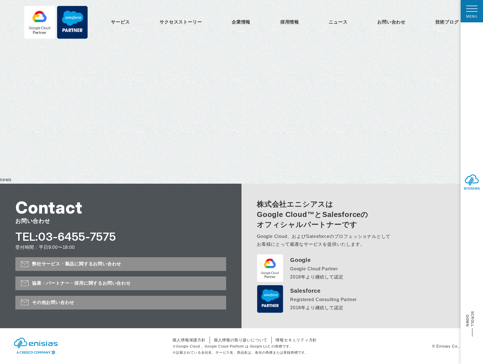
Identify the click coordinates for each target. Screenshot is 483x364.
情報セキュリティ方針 (296, 340)
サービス (120, 22)
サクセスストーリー (181, 22)
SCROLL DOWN (469, 319)
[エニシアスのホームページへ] (36, 346)
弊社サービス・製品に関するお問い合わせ (76, 263)
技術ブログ (447, 22)
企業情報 (241, 22)
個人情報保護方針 (188, 340)
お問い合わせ (391, 22)
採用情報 (289, 22)
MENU (471, 16)
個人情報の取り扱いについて (240, 340)
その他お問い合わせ (53, 302)
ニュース (338, 22)
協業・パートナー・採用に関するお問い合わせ (81, 283)
